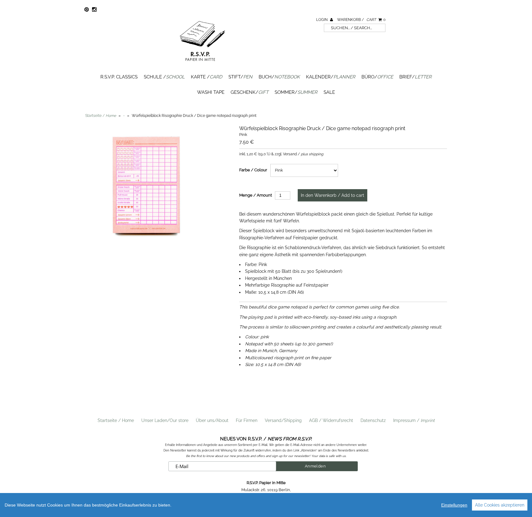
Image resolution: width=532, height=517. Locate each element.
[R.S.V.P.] (202, 63)
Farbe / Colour (253, 170)
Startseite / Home (116, 420)
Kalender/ (330, 77)
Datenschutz (373, 420)
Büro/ (377, 77)
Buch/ (279, 77)
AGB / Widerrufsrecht (331, 420)
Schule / (164, 77)
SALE (329, 92)
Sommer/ (296, 92)
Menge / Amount (255, 195)
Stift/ (240, 77)
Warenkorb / (361, 20)
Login (322, 20)
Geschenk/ (249, 92)
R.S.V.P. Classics (119, 77)
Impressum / (414, 420)
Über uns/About (212, 420)
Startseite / (100, 115)
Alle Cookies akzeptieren (499, 505)
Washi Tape (210, 92)
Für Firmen (246, 420)
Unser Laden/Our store (164, 420)
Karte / (206, 77)
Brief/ (415, 77)
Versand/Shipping (283, 420)
